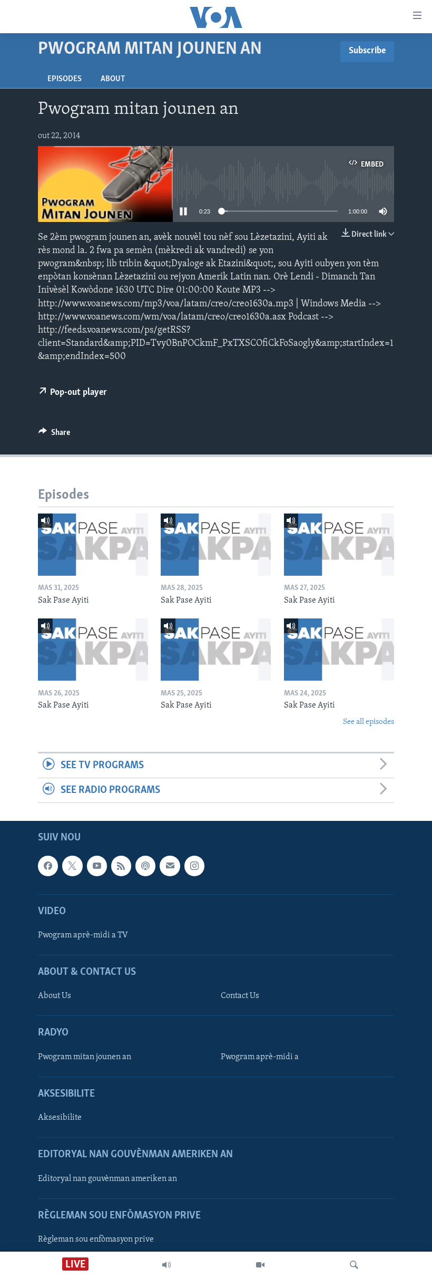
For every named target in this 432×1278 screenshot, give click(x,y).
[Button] (54, 435)
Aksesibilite (60, 1118)
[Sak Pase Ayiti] (93, 545)
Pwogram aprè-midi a (260, 1057)
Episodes (64, 79)
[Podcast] (145, 866)
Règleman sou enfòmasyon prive (96, 1239)
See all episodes (368, 722)
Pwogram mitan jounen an (84, 1057)
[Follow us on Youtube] (97, 866)
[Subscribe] (170, 866)
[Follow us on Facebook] (48, 866)
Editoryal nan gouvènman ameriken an (107, 1179)
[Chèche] (354, 1265)
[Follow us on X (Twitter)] (72, 866)
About (113, 79)
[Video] (260, 1265)
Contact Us (240, 996)
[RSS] (121, 866)
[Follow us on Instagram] (194, 866)
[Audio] (166, 1265)
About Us (54, 996)
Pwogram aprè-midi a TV (83, 935)
